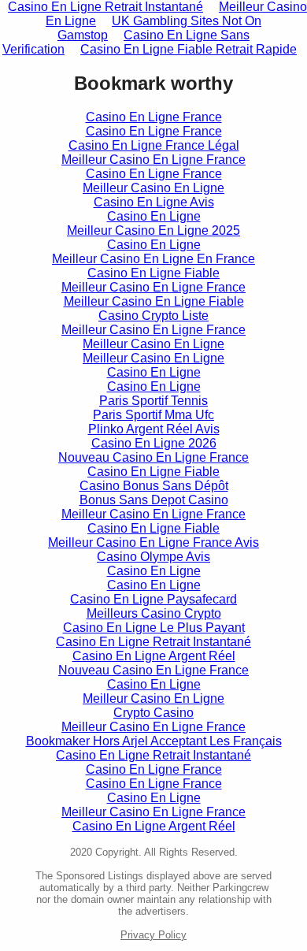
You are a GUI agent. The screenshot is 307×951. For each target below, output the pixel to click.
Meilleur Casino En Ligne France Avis (153, 542)
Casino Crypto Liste (153, 315)
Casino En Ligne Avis (154, 202)
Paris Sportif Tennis (153, 400)
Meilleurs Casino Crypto (154, 613)
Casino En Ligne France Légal (153, 145)
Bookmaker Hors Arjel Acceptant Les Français (154, 741)
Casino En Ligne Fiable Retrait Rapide (188, 49)
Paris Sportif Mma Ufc (153, 415)
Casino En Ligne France (154, 117)
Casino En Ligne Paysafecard (153, 599)
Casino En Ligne (154, 216)
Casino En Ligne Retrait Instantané (153, 641)
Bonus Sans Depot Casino (154, 500)
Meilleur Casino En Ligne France (153, 159)
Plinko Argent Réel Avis (154, 429)
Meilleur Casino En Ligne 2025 (153, 230)
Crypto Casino (153, 712)
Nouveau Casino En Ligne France (153, 457)
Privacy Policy (153, 935)
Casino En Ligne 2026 (153, 443)
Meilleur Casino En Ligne (153, 188)
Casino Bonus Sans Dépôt (154, 485)
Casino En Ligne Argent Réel (153, 656)
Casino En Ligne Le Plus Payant (154, 627)
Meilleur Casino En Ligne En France (153, 259)
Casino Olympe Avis (153, 556)
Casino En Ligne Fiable (153, 273)
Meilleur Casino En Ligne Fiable (154, 301)
